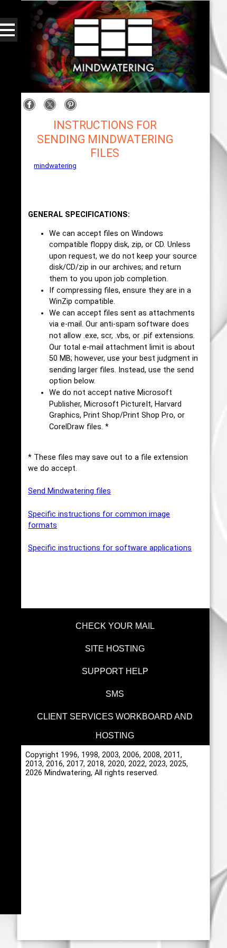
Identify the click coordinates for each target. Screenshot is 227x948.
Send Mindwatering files (69, 491)
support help (115, 671)
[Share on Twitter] (52, 108)
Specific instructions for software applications (110, 548)
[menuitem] (113, 624)
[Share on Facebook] (32, 108)
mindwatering (55, 166)
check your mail (115, 625)
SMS (115, 693)
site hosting (115, 648)
